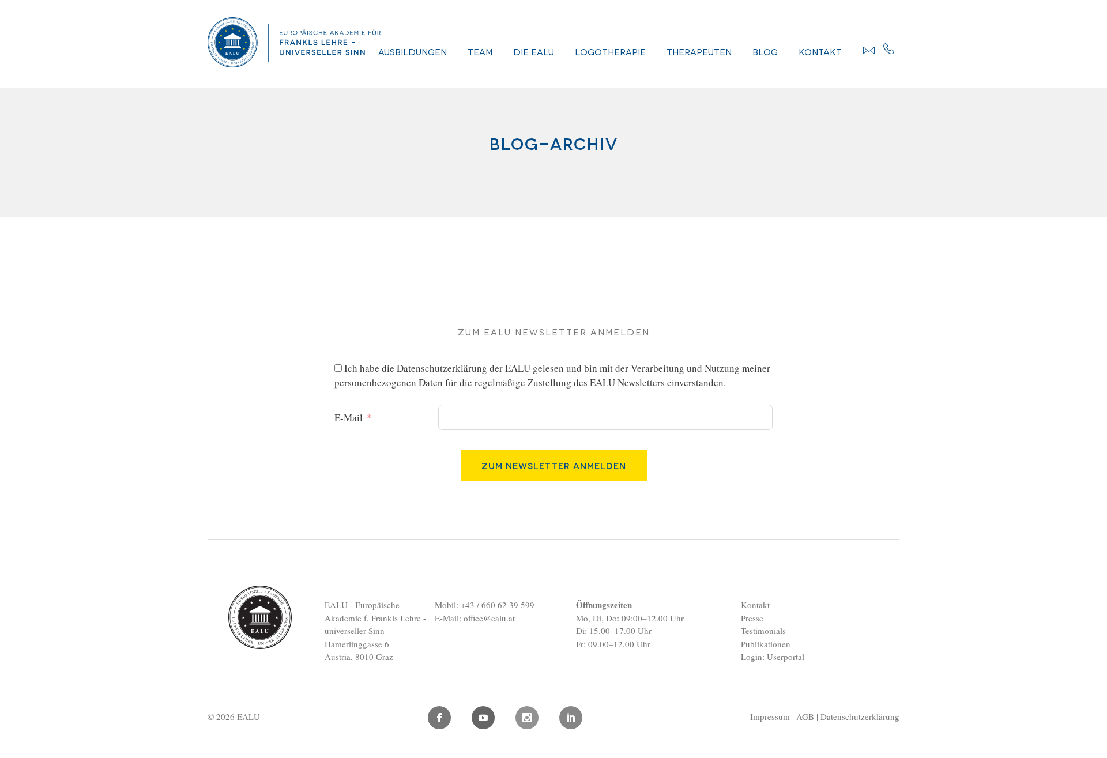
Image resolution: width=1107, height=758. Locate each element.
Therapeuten (699, 51)
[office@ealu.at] (869, 50)
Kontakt (820, 51)
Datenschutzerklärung (442, 368)
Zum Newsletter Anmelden (553, 465)
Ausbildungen (412, 51)
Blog (765, 51)
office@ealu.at (489, 618)
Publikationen (765, 644)
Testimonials (763, 630)
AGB (805, 716)
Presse (752, 618)
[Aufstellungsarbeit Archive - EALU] (294, 63)
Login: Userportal (772, 656)
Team (480, 51)
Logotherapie (610, 51)
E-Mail (348, 417)
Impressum (770, 716)
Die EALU (533, 51)
